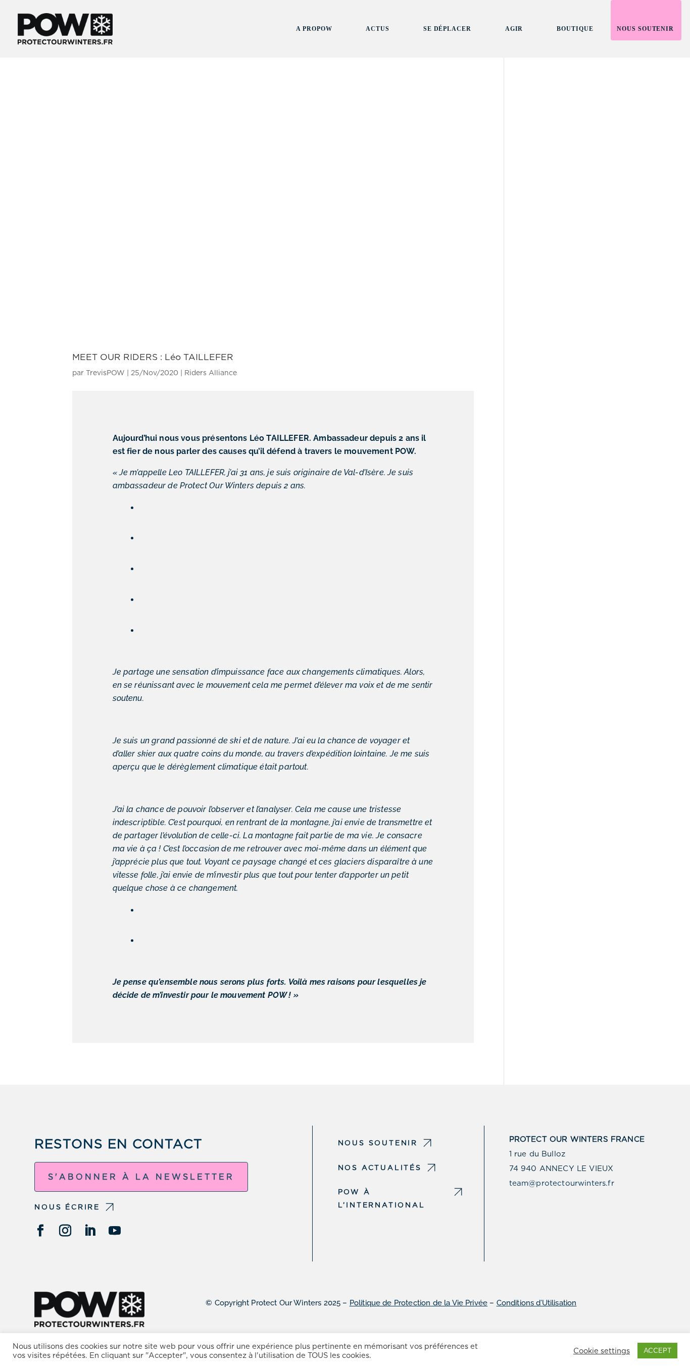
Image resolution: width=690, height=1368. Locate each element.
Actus (377, 28)
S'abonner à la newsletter (141, 1177)
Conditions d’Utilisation (537, 1302)
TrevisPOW (105, 373)
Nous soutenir (645, 28)
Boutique (575, 28)
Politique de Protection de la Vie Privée (418, 1302)
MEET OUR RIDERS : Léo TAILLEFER (152, 356)
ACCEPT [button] (657, 1350)
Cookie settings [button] (601, 1350)
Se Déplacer (447, 28)
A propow (314, 28)
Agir (514, 28)
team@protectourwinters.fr (561, 1183)
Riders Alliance (210, 373)
